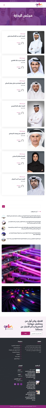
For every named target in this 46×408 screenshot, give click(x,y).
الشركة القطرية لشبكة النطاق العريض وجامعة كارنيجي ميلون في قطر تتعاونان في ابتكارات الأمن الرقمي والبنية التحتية (24, 222)
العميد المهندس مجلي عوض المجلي (15, 83)
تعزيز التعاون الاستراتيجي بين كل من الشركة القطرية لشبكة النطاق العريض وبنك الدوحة (24, 238)
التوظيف (18, 354)
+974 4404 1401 (13, 1)
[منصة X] (21, 384)
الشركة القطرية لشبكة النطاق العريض (25, 406)
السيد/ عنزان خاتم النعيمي (18, 106)
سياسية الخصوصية (16, 352)
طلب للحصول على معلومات (14, 350)
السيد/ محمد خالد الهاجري (18, 60)
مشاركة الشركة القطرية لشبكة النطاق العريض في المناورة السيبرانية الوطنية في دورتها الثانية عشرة (25, 233)
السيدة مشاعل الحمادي (19, 156)
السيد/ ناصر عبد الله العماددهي (16, 36)
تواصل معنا (17, 356)
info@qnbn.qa (32, 1)
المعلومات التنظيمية (16, 345)
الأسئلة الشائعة (17, 347)
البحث (3, 206)
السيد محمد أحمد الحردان (18, 179)
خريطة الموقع (17, 358)
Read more (23, 38)
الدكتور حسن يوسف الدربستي (17, 133)
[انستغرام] (18, 384)
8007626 (20, 376)
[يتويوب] (15, 384)
